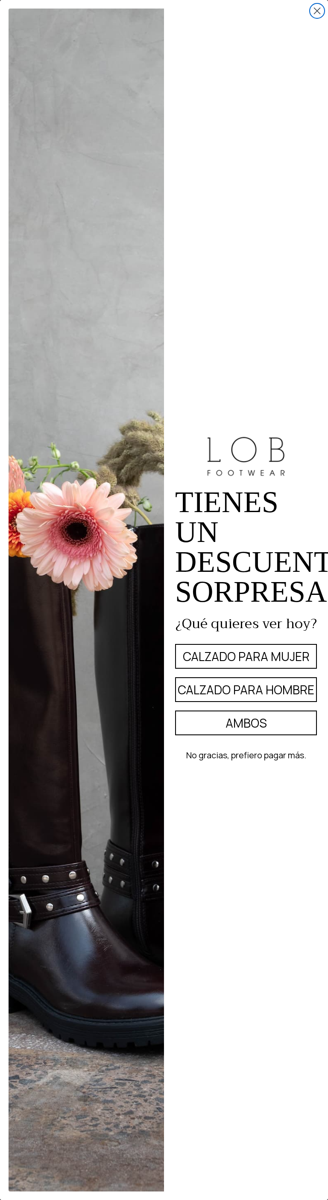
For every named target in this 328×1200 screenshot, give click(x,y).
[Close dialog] (317, 10)
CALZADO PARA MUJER (246, 656)
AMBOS (246, 723)
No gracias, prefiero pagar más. (246, 755)
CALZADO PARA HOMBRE (246, 690)
